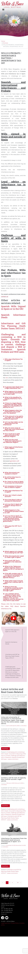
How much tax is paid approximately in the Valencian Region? (11, 435)
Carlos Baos (23, 725)
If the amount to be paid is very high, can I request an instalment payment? (13, 417)
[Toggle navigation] (3, 9)
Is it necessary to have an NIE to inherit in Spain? (13, 486)
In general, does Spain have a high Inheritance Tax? (14, 387)
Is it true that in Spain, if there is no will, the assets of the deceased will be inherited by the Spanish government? (12, 518)
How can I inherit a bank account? (13, 495)
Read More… (5, 748)
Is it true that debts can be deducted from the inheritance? (13, 423)
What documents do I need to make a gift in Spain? (14, 556)
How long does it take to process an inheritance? (13, 500)
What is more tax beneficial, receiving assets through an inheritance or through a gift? (13, 588)
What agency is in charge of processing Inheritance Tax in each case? (12, 393)
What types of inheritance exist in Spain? (14, 447)
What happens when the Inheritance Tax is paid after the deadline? (12, 412)
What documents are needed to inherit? (12, 473)
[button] (13, 360)
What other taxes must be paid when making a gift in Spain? (13, 582)
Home (3, 41)
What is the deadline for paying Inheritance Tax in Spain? (12, 398)
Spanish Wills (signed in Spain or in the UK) (13, 307)
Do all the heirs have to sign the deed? (13, 477)
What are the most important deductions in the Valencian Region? (12, 441)
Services (5, 43)
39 (18, 882)
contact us (4, 296)
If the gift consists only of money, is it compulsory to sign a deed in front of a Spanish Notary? (13, 575)
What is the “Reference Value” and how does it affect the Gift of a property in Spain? (13, 568)
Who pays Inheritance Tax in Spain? (14, 359)
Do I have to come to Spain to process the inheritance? (14, 482)
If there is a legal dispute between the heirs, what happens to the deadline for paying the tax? (12, 405)
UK (7, 378)
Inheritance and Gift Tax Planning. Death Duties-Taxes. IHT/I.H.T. (13, 326)
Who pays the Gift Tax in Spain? (13, 526)
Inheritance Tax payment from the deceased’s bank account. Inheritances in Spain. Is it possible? (14, 841)
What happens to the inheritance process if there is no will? (13, 511)
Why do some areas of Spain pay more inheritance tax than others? (13, 429)
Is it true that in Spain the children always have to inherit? (12, 505)
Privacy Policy (15, 923)
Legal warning (5, 923)
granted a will (14, 461)
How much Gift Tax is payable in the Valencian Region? (12, 562)
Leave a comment (13, 759)
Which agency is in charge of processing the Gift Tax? (14, 552)
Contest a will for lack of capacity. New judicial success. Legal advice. (13, 779)
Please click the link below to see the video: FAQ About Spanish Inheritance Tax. (13, 606)
